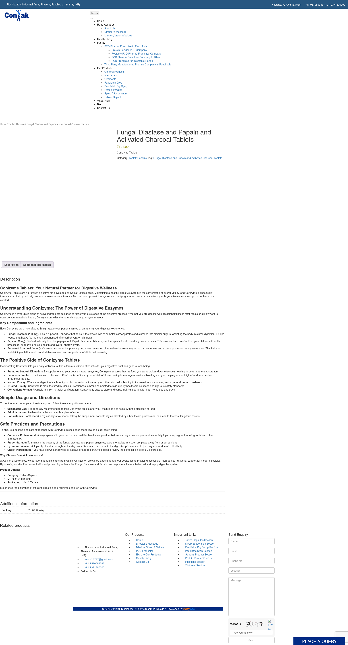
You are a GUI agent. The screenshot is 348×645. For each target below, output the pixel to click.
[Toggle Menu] (91, 18)
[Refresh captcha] (270, 626)
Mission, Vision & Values (118, 35)
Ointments (110, 79)
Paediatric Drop (113, 82)
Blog (99, 104)
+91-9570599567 (94, 563)
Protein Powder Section (198, 558)
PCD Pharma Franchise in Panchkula (125, 46)
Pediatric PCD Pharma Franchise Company (136, 53)
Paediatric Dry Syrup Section (201, 547)
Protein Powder (113, 90)
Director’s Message (115, 32)
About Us (109, 28)
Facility (101, 42)
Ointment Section (194, 565)
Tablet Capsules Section (198, 540)
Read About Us (106, 24)
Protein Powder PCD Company (129, 50)
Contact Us (103, 108)
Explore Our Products (148, 554)
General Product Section (198, 554)
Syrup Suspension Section (199, 543)
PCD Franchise (144, 551)
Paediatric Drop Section (198, 551)
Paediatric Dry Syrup (116, 86)
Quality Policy (105, 39)
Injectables (110, 75)
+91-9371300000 (335, 4)
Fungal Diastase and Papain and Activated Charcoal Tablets (187, 158)
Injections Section (194, 561)
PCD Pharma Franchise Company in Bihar (136, 57)
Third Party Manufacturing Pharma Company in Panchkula (137, 64)
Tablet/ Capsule (113, 97)
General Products (114, 71)
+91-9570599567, (315, 4)
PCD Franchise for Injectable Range (132, 61)
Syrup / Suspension (115, 93)
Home (100, 21)
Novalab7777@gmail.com (286, 4)
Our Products (104, 68)
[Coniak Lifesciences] (16, 15)
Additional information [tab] (37, 264)
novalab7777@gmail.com (98, 559)
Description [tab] (11, 264)
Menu (94, 13)
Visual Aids (103, 100)
